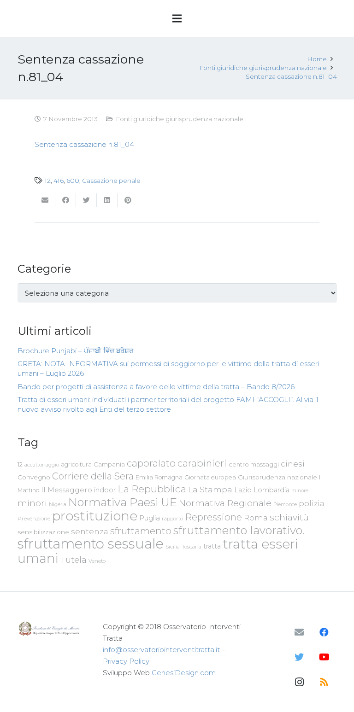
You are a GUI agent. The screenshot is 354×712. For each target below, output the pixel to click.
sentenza (89, 531)
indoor (105, 490)
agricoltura (76, 464)
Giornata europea (210, 477)
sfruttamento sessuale (91, 544)
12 (48, 180)
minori (32, 503)
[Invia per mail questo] (45, 200)
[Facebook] (324, 632)
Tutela (73, 560)
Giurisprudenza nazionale (277, 477)
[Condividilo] (65, 200)
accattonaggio (41, 464)
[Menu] (177, 18)
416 (58, 180)
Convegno (34, 477)
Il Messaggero (66, 489)
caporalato (151, 463)
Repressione (213, 517)
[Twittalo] (86, 200)
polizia (311, 503)
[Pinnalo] (128, 200)
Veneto (97, 561)
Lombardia (271, 490)
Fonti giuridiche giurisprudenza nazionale (179, 119)
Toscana (191, 546)
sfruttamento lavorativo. (238, 530)
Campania (109, 464)
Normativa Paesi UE (122, 502)
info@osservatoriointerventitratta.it (161, 649)
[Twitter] (299, 657)
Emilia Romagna (159, 477)
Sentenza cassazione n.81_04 (84, 144)
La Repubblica (152, 489)
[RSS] (324, 682)
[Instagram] (299, 682)
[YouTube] (324, 657)
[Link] (50, 628)
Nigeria (57, 504)
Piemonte (285, 504)
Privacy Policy (126, 661)
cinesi (293, 463)
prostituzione (94, 516)
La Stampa (210, 489)
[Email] (299, 632)
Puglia (149, 518)
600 (72, 180)
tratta (212, 546)
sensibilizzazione (43, 532)
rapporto (172, 518)
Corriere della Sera (93, 476)
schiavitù (289, 517)
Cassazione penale (111, 180)
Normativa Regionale (225, 502)
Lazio (243, 490)
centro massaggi (254, 464)
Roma (256, 517)
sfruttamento (140, 531)
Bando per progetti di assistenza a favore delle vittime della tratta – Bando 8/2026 (156, 386)
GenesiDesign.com (184, 672)
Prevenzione (34, 518)
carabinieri (202, 463)
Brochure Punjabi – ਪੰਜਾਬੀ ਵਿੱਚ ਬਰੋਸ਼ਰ (75, 350)
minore (299, 491)
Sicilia (172, 546)
